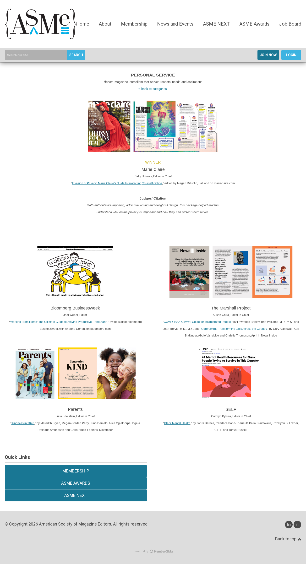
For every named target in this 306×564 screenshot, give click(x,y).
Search (76, 55)
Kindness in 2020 (22, 423)
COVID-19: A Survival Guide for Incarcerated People (197, 322)
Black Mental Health (177, 423)
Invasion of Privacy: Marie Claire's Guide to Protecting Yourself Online (117, 183)
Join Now (268, 55)
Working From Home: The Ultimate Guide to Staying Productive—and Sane (58, 322)
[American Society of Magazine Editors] (40, 37)
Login (291, 55)
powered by (141, 551)
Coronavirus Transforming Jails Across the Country (234, 329)
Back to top (286, 538)
